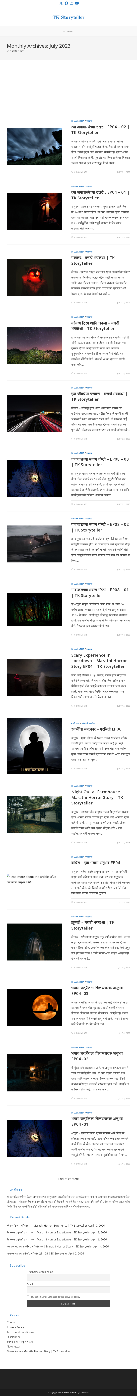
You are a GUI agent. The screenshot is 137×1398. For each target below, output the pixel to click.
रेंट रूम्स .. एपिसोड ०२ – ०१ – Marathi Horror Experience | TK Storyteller (49, 1239)
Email (30, 1284)
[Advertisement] (68, 93)
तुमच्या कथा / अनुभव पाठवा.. (20, 1341)
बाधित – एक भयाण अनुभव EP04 (95, 862)
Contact (12, 1322)
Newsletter (14, 1346)
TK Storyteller (68, 17)
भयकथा (89, 121)
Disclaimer (13, 1337)
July (22, 50)
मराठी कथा (75, 723)
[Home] (8, 50)
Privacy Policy (15, 1327)
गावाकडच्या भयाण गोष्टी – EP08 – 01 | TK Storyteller (100, 592)
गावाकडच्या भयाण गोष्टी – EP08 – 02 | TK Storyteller (100, 527)
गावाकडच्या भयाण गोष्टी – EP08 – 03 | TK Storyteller (100, 461)
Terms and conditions (20, 1332)
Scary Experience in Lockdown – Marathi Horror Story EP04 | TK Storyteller (99, 660)
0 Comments (80, 172)
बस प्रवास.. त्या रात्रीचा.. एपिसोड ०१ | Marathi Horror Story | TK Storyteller (50, 1246)
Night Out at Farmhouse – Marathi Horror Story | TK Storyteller (97, 797)
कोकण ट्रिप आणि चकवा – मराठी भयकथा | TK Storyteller (95, 325)
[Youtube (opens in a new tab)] (76, 3)
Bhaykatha (77, 121)
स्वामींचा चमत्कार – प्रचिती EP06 (96, 729)
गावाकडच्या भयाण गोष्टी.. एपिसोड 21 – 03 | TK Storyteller (37, 1253)
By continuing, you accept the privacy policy (55, 1296)
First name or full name (40, 1271)
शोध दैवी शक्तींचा (88, 723)
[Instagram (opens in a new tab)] (71, 3)
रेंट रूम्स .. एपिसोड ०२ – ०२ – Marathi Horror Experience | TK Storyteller (49, 1232)
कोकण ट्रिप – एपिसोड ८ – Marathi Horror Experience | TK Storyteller (47, 1225)
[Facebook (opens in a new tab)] (66, 3)
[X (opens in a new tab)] (61, 3)
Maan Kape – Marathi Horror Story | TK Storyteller (38, 1351)
